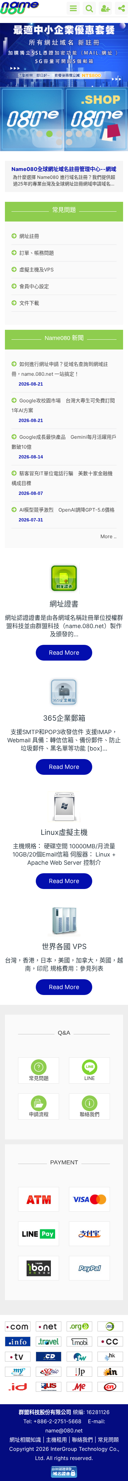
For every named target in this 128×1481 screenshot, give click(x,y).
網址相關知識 (25, 1439)
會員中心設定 (33, 286)
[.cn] (110, 1387)
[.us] (48, 1387)
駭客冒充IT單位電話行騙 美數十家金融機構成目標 (62, 478)
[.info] (18, 1341)
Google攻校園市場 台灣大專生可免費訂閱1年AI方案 (63, 405)
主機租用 (56, 1439)
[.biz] (110, 1326)
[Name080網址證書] (64, 1470)
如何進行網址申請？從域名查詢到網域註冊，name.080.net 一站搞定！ (59, 369)
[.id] (18, 1387)
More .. (108, 536)
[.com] (18, 1326)
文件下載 (28, 303)
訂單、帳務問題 (36, 253)
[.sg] (48, 1372)
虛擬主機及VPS (36, 269)
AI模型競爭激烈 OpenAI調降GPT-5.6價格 (66, 510)
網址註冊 (28, 236)
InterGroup (64, 1449)
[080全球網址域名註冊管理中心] (20, 8)
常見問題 (108, 1439)
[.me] (79, 1387)
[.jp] (79, 1372)
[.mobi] (79, 1341)
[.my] (18, 1372)
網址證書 (64, 604)
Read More (64, 652)
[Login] (105, 8)
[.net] (48, 1326)
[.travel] (48, 1341)
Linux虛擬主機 (64, 832)
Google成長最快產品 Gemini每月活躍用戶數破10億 (64, 442)
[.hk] (110, 1357)
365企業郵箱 (64, 718)
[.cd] (48, 1357)
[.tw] (79, 1357)
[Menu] (73, 8)
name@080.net (64, 1430)
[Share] (121, 8)
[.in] (110, 1372)
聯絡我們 (82, 1439)
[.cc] (110, 1341)
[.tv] (18, 1357)
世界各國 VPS (64, 946)
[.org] (79, 1326)
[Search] (89, 8)
